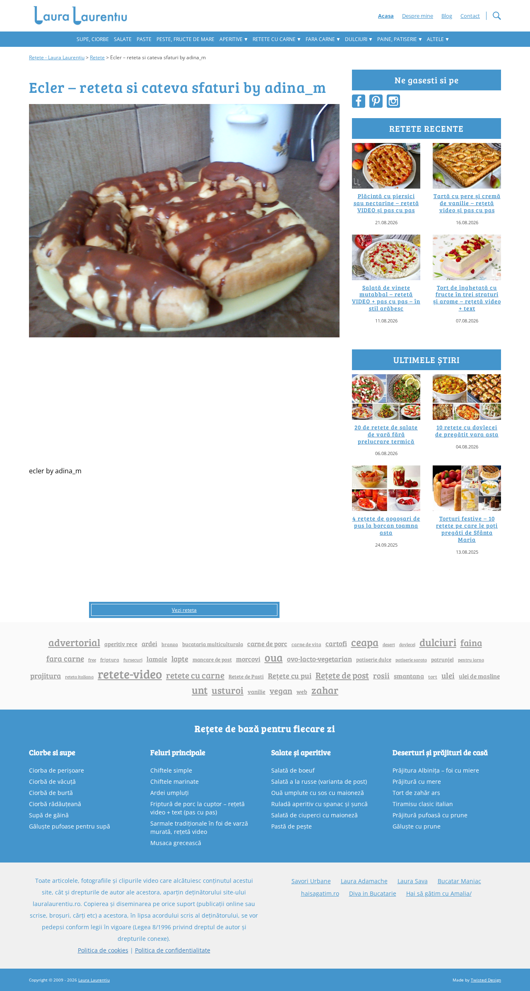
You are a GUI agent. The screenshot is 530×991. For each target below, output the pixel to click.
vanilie (256, 691)
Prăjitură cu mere (417, 781)
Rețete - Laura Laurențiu (56, 57)
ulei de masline (479, 676)
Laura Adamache (364, 881)
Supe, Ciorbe (93, 39)
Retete (97, 57)
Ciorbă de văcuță (52, 781)
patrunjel (442, 659)
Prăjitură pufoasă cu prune (430, 815)
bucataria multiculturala (212, 644)
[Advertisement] (184, 399)
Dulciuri (356, 39)
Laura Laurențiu (94, 980)
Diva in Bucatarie (372, 893)
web (301, 691)
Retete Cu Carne (274, 39)
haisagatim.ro (320, 893)
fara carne (65, 658)
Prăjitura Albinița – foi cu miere (436, 770)
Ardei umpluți (169, 793)
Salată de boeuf (293, 770)
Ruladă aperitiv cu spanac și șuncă (319, 804)
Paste (144, 39)
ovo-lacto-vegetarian (319, 659)
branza (169, 644)
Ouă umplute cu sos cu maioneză (317, 793)
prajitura (45, 676)
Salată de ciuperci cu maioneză (314, 815)
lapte (179, 659)
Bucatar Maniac (459, 881)
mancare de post (212, 659)
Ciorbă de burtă (51, 793)
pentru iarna (471, 660)
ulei (448, 675)
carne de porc (267, 643)
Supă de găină (49, 815)
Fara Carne (320, 39)
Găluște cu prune (417, 826)
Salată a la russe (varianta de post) (319, 781)
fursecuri (132, 660)
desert (389, 644)
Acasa (386, 15)
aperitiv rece (120, 644)
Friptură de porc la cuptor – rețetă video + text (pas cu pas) (197, 808)
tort (432, 676)
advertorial (74, 642)
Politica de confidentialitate (172, 950)
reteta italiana (79, 677)
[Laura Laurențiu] (83, 15)
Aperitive (231, 39)
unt (199, 690)
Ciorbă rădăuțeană (55, 804)
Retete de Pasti (246, 676)
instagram (393, 101)
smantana (409, 676)
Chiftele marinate (174, 781)
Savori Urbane (311, 881)
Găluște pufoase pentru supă (69, 826)
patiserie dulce (373, 659)
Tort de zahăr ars (416, 793)
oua (274, 657)
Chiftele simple (171, 770)
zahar (324, 690)
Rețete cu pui (289, 675)
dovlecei (407, 644)
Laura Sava (413, 881)
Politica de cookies (103, 950)
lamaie (157, 658)
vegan (281, 690)
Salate (123, 39)
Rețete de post (342, 675)
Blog (446, 15)
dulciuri (437, 642)
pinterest (376, 101)
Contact (470, 15)
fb (358, 101)
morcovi (248, 659)
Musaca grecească (175, 843)
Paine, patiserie (397, 39)
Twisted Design (486, 980)
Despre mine (417, 15)
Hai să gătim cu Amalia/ (439, 893)
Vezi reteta (184, 609)
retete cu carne (195, 675)
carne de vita (306, 644)
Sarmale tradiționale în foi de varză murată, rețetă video (199, 827)
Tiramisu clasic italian (423, 804)
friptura (109, 659)
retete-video (130, 673)
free (92, 660)
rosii (381, 675)
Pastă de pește (291, 826)
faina (471, 642)
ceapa (364, 642)
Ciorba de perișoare (56, 770)
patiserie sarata (411, 660)
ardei (149, 643)
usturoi (227, 690)
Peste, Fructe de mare (185, 39)
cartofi (336, 643)
